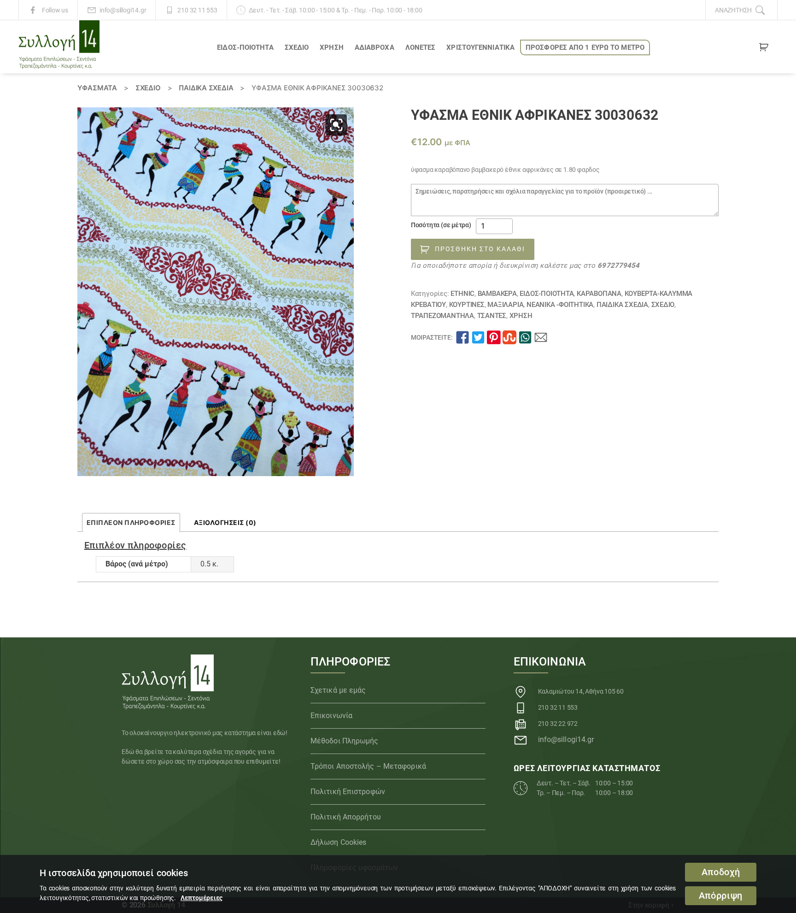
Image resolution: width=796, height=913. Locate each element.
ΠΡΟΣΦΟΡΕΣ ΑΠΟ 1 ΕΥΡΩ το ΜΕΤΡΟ (585, 47)
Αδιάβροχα (374, 47)
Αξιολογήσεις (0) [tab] (225, 522)
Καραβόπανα (599, 293)
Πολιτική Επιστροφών (347, 791)
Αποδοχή (721, 872)
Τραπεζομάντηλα (442, 316)
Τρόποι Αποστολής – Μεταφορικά (368, 766)
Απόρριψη (721, 895)
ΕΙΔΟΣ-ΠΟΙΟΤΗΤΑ (245, 47)
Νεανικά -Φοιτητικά (560, 304)
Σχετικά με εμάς (338, 690)
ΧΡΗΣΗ (332, 47)
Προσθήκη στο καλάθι (480, 249)
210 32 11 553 (197, 10)
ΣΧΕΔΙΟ (297, 47)
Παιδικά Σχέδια (206, 87)
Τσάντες (492, 316)
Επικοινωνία (331, 715)
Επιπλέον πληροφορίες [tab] (131, 522)
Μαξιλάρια (505, 304)
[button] (336, 124)
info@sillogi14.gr (123, 10)
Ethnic (462, 293)
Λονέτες (420, 47)
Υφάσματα (97, 87)
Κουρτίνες (467, 304)
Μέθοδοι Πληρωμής (344, 740)
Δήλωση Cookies (338, 842)
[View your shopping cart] (763, 49)
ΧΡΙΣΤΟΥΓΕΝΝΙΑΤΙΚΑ (480, 47)
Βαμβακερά (497, 293)
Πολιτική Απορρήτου (345, 817)
